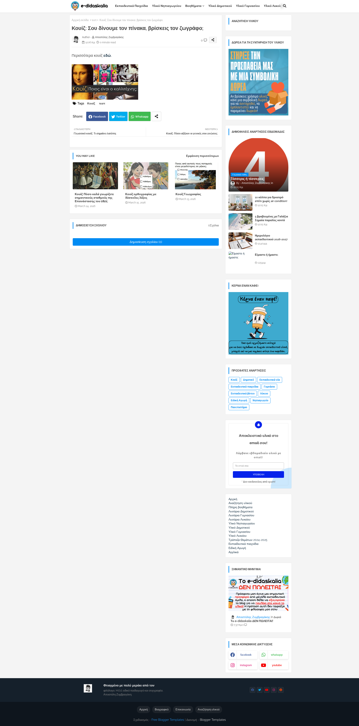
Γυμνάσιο (269, 386)
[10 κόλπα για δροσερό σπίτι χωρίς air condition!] (240, 202)
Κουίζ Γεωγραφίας (188, 194)
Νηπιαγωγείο (260, 400)
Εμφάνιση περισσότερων (202, 155)
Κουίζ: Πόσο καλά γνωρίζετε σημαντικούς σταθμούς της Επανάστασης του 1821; (94, 197)
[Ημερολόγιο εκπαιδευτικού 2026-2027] (240, 240)
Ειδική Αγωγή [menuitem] (237, 548)
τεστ (94, 20)
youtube (277, 665)
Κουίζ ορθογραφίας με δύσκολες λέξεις (140, 195)
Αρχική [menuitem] (233, 499)
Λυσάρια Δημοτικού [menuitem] (241, 511)
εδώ (107, 55)
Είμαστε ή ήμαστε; (266, 254)
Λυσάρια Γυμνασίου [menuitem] (241, 515)
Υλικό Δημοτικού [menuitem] (239, 527)
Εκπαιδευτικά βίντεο (242, 393)
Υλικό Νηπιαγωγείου (166, 5)
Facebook (99, 116)
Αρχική (143, 709)
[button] (284, 6)
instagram (246, 665)
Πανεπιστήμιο (239, 407)
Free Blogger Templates (167, 719)
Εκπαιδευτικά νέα (269, 379)
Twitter (120, 116)
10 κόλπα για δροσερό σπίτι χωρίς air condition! (271, 199)
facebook (246, 654)
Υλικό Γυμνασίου (248, 5)
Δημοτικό (248, 379)
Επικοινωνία (183, 709)
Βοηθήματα (193, 5)
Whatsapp (141, 116)
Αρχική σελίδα (80, 20)
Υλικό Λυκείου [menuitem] (238, 535)
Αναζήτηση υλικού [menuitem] (240, 503)
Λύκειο (264, 393)
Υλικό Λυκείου (273, 5)
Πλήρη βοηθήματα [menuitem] (240, 507)
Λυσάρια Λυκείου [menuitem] (240, 519)
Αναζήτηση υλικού (209, 709)
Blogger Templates (213, 719)
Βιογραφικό (161, 709)
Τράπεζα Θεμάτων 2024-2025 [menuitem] (248, 539)
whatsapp (277, 654)
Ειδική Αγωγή (239, 400)
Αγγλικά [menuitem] (234, 552)
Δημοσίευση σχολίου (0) (146, 242)
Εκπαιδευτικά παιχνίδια (131, 5)
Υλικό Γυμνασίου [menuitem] (239, 531)
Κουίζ (91, 103)
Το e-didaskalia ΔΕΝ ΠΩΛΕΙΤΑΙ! (252, 621)
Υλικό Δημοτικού (220, 5)
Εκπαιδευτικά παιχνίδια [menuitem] (243, 543)
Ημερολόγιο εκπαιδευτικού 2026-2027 (271, 237)
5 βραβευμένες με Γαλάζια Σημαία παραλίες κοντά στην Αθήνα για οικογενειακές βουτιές (271, 222)
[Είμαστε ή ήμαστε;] (240, 259)
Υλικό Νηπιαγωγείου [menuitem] (242, 523)
